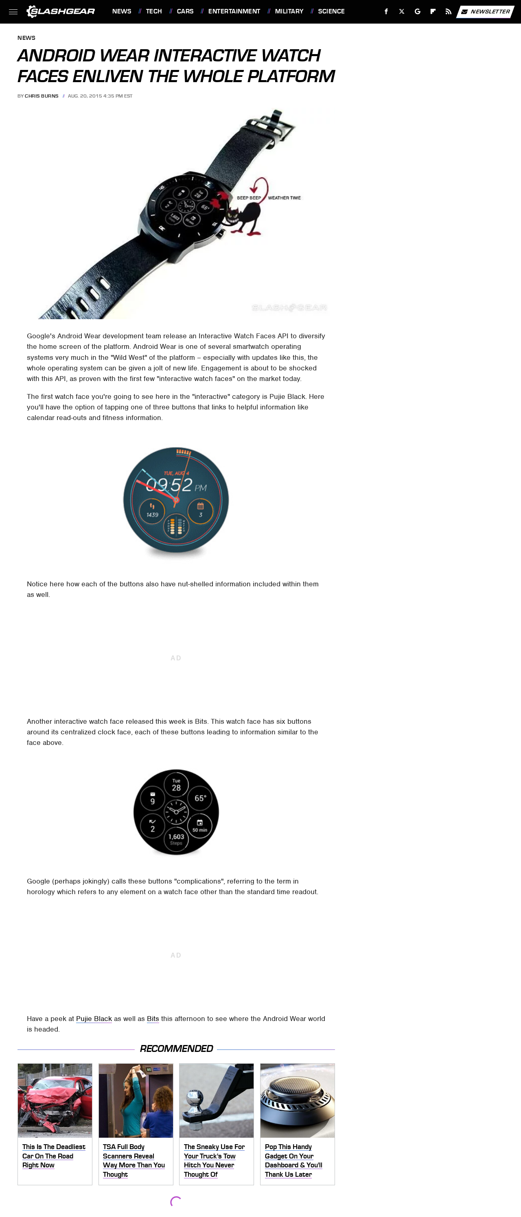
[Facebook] (386, 11)
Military (289, 11)
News (121, 11)
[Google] (418, 11)
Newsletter (490, 11)
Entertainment (234, 11)
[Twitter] (402, 11)
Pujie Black (94, 1018)
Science (331, 11)
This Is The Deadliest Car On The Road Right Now (53, 1156)
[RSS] (449, 11)
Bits (153, 1018)
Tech (154, 11)
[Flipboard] (433, 11)
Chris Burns (42, 96)
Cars (185, 11)
